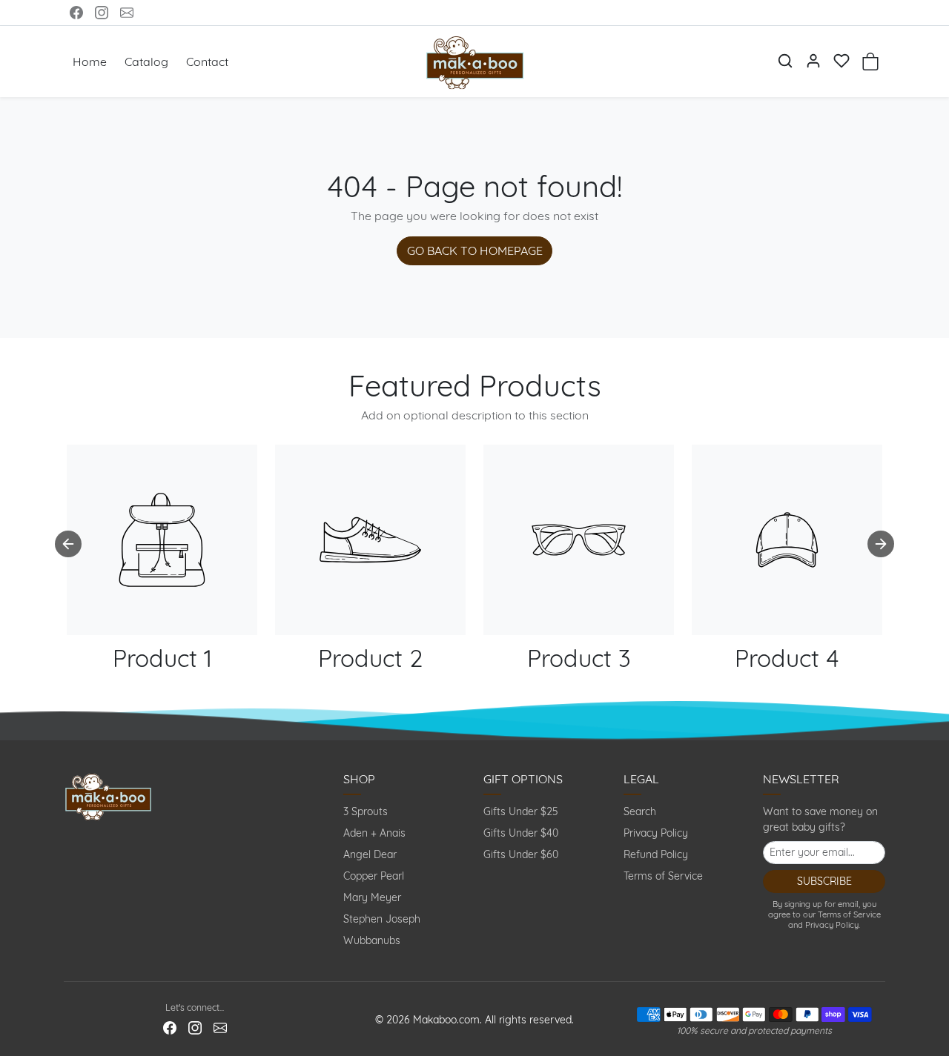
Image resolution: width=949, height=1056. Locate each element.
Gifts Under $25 (520, 811)
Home (90, 61)
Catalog (146, 61)
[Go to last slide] (68, 544)
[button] (785, 61)
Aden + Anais (374, 833)
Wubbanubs (371, 940)
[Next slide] (880, 544)
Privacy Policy (656, 833)
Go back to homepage (475, 250)
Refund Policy (656, 854)
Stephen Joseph (381, 919)
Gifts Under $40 (520, 833)
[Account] (813, 61)
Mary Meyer (372, 897)
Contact (207, 61)
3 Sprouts (365, 811)
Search (640, 811)
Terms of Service (663, 876)
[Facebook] (76, 12)
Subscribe (824, 881)
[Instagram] (101, 12)
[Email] (126, 12)
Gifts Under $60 (520, 854)
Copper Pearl (373, 876)
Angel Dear (370, 854)
